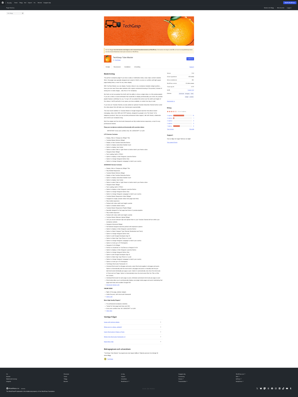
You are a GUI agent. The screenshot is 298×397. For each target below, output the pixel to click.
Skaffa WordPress (290, 2)
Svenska (23, 388)
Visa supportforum (172, 142)
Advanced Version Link (112, 285)
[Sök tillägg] (22, 13)
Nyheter (8, 376)
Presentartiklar (182, 381)
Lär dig (123, 374)
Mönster (66, 381)
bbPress (239, 379)
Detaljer (108, 67)
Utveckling (137, 67)
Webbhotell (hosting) (11, 379)
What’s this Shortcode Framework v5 (114, 337)
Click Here (109, 311)
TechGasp (118, 60)
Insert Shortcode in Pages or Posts (114, 332)
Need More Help (108, 341)
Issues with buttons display (112, 322)
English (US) (191, 90)
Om (7, 374)
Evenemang (181, 376)
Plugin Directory (10, 7)
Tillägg (65, 379)
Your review (170, 129)
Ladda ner (190, 58)
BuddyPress (239, 381)
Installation (127, 67)
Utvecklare (124, 379)
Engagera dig (181, 374)
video (192, 93)
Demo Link (109, 296)
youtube (191, 96)
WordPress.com (240, 374)
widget (186, 96)
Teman (65, 376)
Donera (181, 379)
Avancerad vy (171, 101)
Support (192, 67)
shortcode (181, 93)
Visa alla (191, 129)
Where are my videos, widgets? (113, 327)
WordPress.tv (125, 381)
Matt (238, 376)
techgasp (187, 93)
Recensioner (117, 67)
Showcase (66, 374)
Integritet (8, 381)
